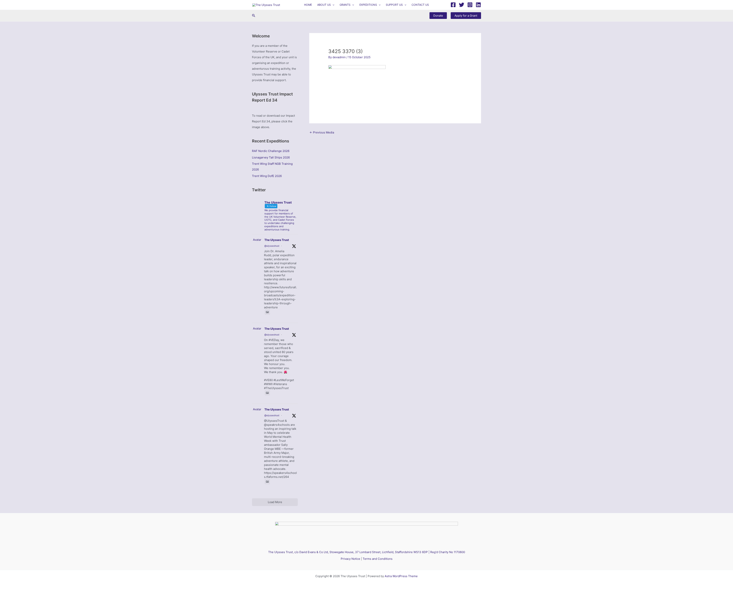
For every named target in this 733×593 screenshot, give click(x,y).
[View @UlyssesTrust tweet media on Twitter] (267, 312)
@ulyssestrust (271, 245)
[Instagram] (470, 4)
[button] (332, 5)
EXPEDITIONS (368, 4)
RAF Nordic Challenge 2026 (270, 151)
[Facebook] (453, 4)
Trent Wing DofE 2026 (267, 176)
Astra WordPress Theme (401, 576)
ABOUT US (324, 4)
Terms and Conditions (377, 559)
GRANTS (345, 4)
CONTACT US (420, 4)
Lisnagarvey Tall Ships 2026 (271, 157)
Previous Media (322, 132)
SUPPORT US (394, 4)
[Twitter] (461, 4)
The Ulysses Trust (276, 240)
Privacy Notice (350, 559)
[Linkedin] (478, 4)
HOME (308, 4)
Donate (438, 15)
